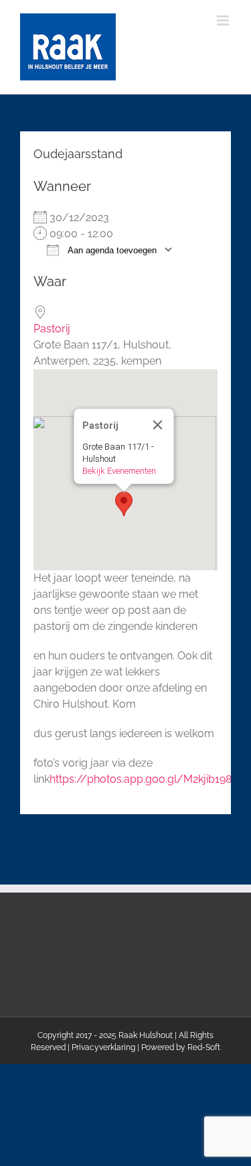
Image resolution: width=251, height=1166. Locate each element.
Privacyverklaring (103, 1047)
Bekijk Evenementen (118, 471)
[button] (124, 504)
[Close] (157, 425)
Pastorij (51, 328)
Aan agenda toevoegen (111, 250)
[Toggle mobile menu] (224, 20)
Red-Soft (203, 1047)
